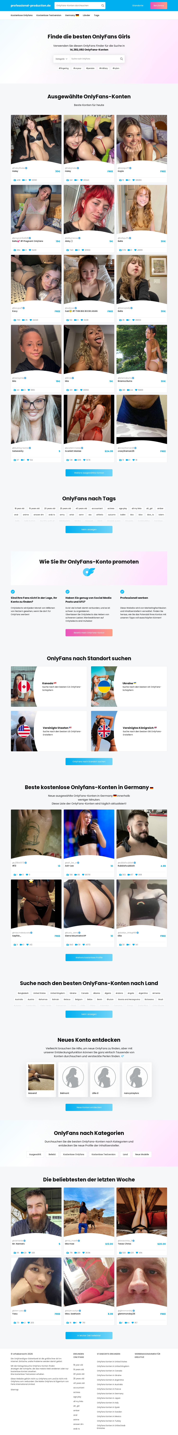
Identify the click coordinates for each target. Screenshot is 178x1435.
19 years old (34, 508)
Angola (131, 993)
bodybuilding (144, 521)
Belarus (67, 999)
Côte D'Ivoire (158, 1005)
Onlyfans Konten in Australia (110, 1384)
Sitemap (15, 1389)
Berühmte (159, 5)
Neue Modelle (142, 1154)
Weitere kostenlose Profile (89, 957)
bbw (140, 514)
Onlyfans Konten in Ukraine (109, 1375)
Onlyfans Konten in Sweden (109, 1412)
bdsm (161, 514)
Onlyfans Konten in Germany (110, 1393)
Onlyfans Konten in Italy (108, 1402)
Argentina (143, 993)
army (62, 514)
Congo (130, 1005)
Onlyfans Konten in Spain (108, 1407)
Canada (84, 993)
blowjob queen (114, 521)
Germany (70, 15)
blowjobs (129, 521)
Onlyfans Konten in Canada (109, 1370)
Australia (19, 999)
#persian (90, 68)
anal (16, 514)
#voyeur (77, 68)
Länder (86, 15)
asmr (81, 514)
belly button (29, 521)
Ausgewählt (35, 1154)
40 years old (81, 508)
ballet (122, 514)
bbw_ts (150, 514)
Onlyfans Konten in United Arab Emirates (111, 1427)
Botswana (149, 999)
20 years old (49, 508)
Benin (99, 999)
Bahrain (55, 999)
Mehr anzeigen (89, 529)
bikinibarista (64, 521)
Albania (96, 993)
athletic (99, 514)
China (92, 1005)
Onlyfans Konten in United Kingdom (113, 1366)
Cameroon (61, 1005)
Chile (83, 1005)
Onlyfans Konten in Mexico (109, 1416)
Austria (31, 999)
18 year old (19, 508)
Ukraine (73, 993)
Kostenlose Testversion (48, 15)
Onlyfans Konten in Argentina (110, 1380)
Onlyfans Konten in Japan (108, 1398)
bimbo (78, 521)
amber (160, 508)
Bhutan (110, 999)
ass (89, 514)
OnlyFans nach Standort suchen (89, 761)
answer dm (39, 514)
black (100, 521)
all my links (137, 508)
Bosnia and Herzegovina (129, 999)
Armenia (156, 993)
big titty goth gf (47, 521)
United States (39, 993)
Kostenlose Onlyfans (22, 15)
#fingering (64, 68)
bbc (132, 514)
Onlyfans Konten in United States (112, 1361)
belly (17, 521)
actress (111, 508)
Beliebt (52, 1154)
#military (103, 68)
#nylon (116, 68)
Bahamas (43, 999)
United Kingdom (57, 993)
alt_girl (149, 508)
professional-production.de (31, 5)
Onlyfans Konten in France (109, 1389)
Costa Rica (143, 1005)
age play (123, 508)
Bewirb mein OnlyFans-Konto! (89, 632)
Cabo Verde (45, 1005)
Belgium (78, 999)
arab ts (52, 514)
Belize (89, 999)
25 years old (65, 508)
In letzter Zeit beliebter (89, 1335)
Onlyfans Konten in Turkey (109, 1421)
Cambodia (31, 1005)
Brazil (160, 999)
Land (125, 1154)
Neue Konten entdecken (89, 1107)
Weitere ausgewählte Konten (89, 472)
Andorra (119, 993)
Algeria (108, 993)
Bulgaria (17, 1005)
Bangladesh (23, 993)
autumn (112, 514)
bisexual (89, 521)
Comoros (118, 1005)
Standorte (137, 5)
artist (71, 514)
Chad (73, 1005)
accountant (97, 508)
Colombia (104, 1005)
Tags (96, 15)
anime (26, 514)
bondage (158, 521)
